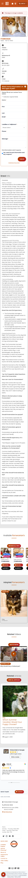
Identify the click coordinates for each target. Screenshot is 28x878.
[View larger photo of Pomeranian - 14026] (22, 549)
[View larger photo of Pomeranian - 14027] (9, 549)
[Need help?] (3, 874)
